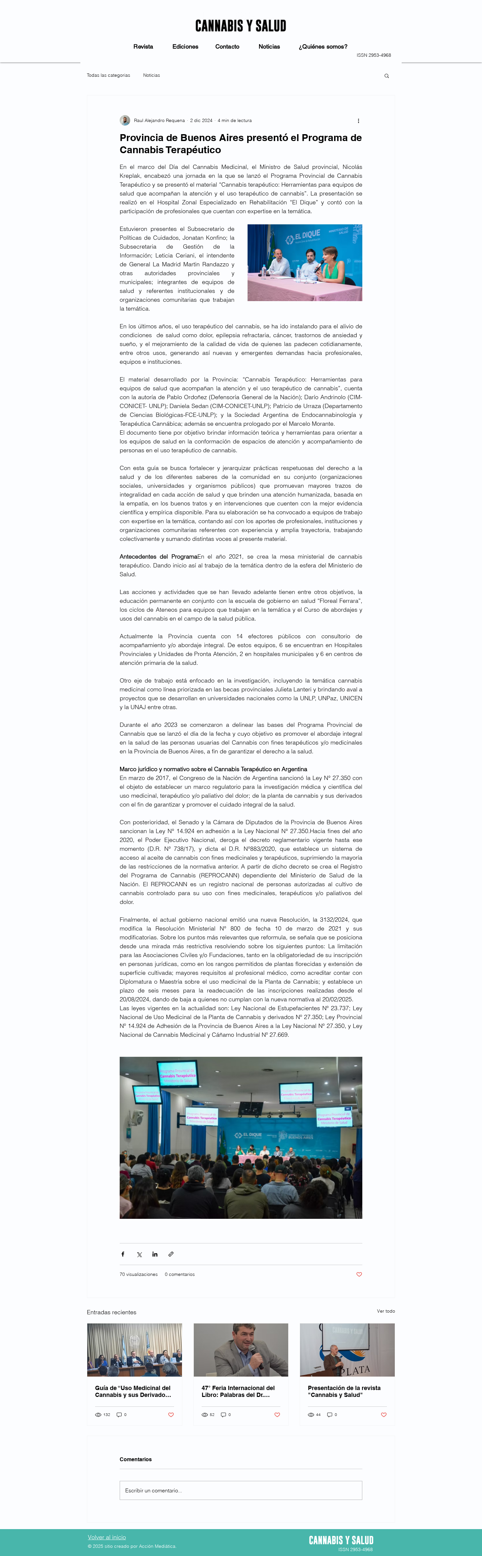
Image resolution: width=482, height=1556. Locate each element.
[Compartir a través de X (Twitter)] (139, 1254)
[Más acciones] (358, 120)
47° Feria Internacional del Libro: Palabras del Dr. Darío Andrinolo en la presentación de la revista (238, 1391)
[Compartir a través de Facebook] (123, 1254)
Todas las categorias (108, 75)
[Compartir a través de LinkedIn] (155, 1254)
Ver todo (386, 1311)
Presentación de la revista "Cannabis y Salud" (344, 1391)
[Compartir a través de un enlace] (171, 1254)
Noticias (151, 75)
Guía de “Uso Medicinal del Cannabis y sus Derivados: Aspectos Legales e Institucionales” (133, 1391)
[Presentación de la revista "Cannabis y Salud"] (347, 1350)
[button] (387, 75)
